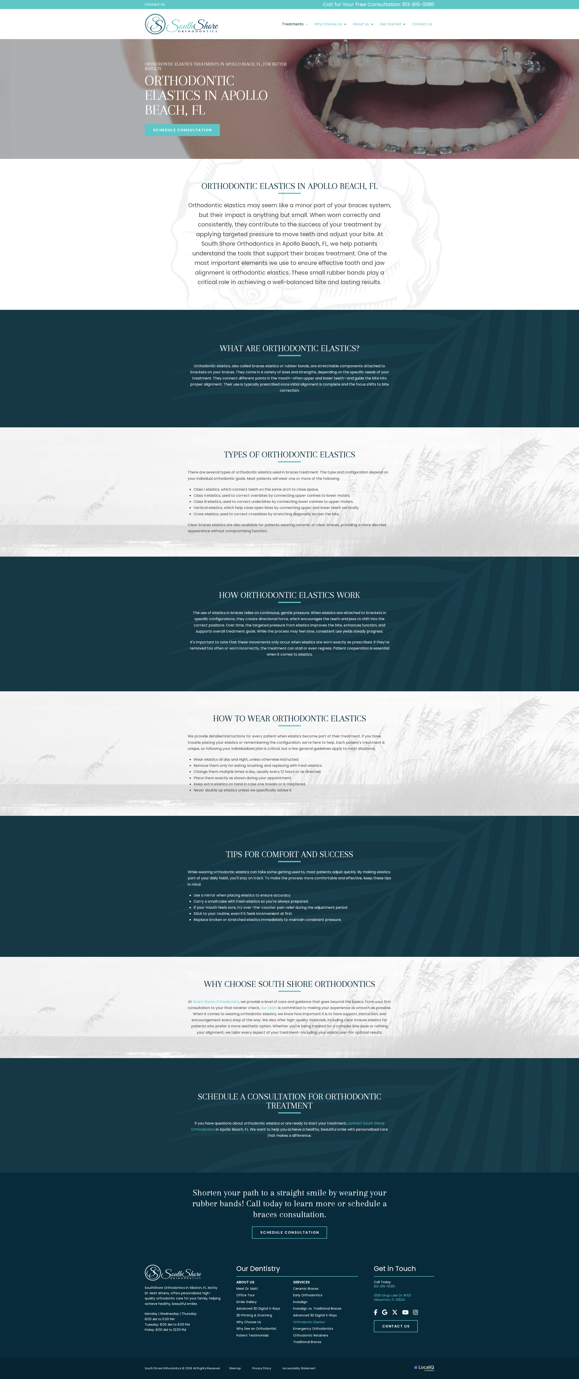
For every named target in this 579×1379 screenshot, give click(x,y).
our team (269, 1007)
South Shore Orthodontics (216, 1001)
